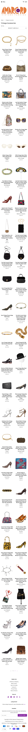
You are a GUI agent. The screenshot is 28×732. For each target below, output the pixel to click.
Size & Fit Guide (14, 685)
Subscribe (22, 715)
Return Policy (14, 683)
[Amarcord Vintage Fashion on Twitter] (8, 697)
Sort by (2, 25)
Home (2, 20)
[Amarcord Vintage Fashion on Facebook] (11, 697)
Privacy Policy (14, 688)
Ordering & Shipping (14, 681)
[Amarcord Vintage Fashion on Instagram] (17, 697)
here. (24, 704)
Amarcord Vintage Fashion (17, 719)
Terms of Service (14, 690)
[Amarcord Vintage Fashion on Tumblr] (20, 697)
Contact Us (14, 687)
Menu (4, 1)
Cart (26, 2)
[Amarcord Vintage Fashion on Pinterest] (14, 697)
